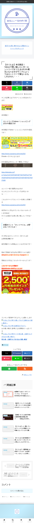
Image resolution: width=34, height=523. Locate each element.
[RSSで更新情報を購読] (24, 369)
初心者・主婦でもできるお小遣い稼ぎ (14, 339)
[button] (27, 88)
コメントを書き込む (17, 491)
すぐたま (6, 345)
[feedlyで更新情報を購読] (9, 369)
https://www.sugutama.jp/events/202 (14, 154)
